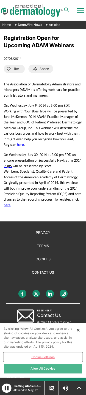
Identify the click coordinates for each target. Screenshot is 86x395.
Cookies (43, 259)
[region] (43, 350)
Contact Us (43, 272)
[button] (7, 388)
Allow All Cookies (43, 368)
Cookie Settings (43, 357)
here (20, 145)
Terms (43, 246)
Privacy (43, 232)
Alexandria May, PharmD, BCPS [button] (27, 390)
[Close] (78, 330)
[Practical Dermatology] (32, 10)
